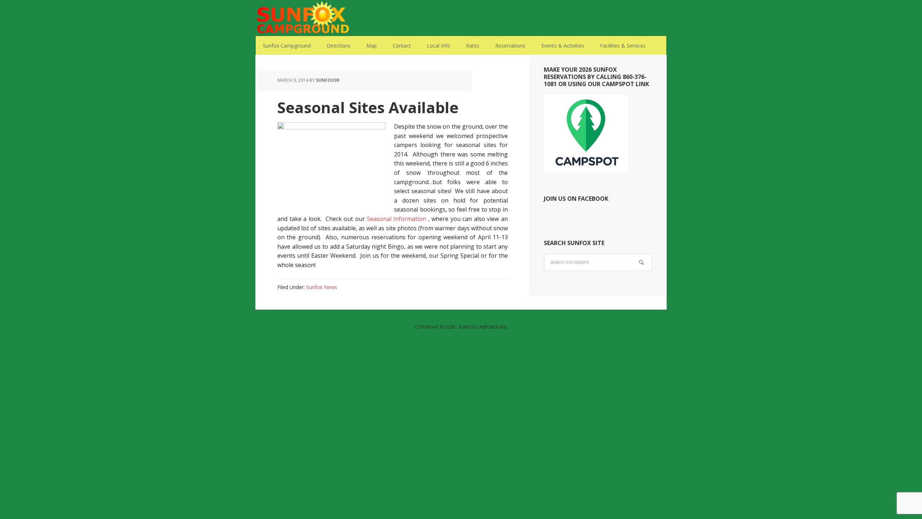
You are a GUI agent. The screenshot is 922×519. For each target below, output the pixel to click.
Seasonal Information (396, 219)
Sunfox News (321, 287)
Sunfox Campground (302, 18)
